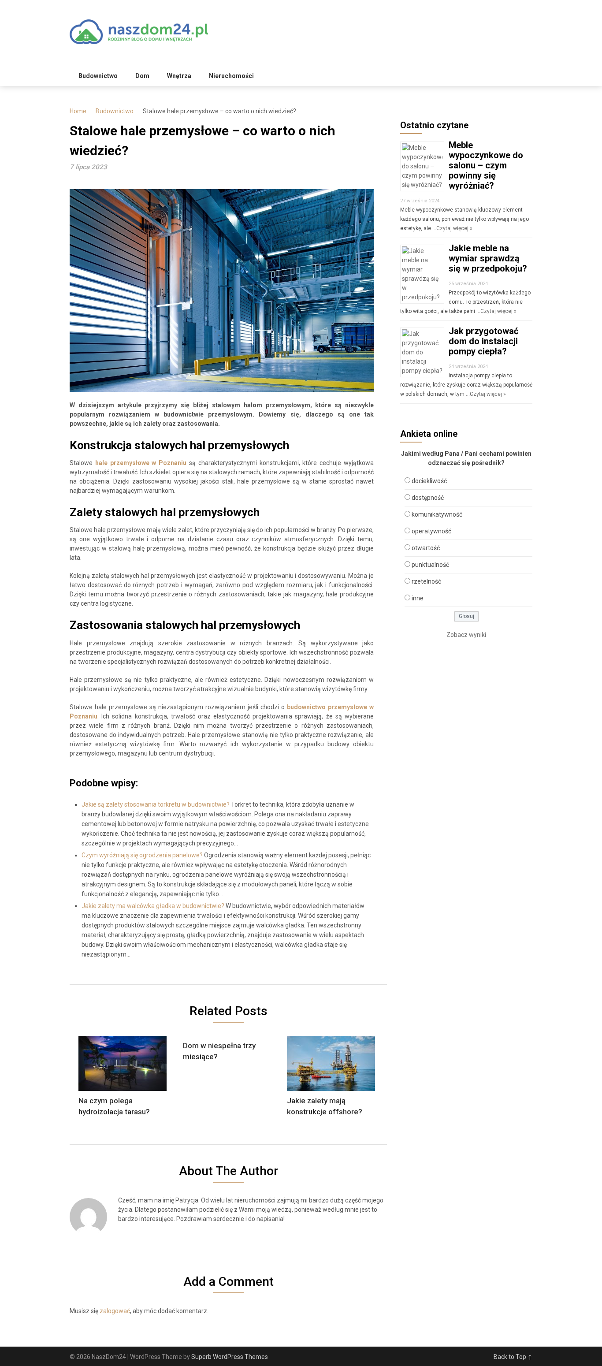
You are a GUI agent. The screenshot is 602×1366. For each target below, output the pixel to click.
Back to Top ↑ (513, 1356)
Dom (142, 75)
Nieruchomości (231, 75)
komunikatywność (437, 514)
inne (418, 598)
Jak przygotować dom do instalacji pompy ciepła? (483, 341)
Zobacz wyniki (466, 634)
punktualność (430, 564)
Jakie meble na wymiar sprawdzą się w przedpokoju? (488, 258)
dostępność (428, 497)
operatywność (431, 531)
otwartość (426, 547)
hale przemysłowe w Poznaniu (140, 462)
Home (78, 111)
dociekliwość (429, 480)
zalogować (115, 1310)
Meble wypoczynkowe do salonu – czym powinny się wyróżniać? (486, 165)
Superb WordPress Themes (229, 1356)
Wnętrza (179, 75)
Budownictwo (98, 75)
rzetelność (426, 581)
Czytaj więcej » (454, 228)
